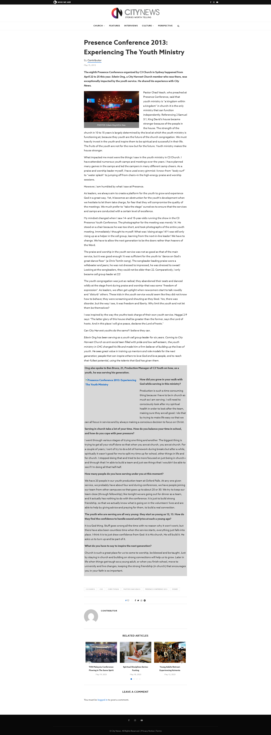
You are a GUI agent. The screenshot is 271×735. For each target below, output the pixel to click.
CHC (101, 589)
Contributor (94, 60)
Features (114, 25)
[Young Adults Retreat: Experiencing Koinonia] (170, 652)
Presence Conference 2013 (156, 589)
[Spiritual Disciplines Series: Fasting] (135, 652)
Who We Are (64, 2)
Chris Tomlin (113, 589)
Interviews (131, 25)
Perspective (165, 25)
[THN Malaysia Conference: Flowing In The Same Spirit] (101, 652)
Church (98, 25)
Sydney (175, 589)
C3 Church (90, 589)
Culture (147, 25)
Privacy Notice (147, 731)
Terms (159, 731)
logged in (103, 700)
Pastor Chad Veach (132, 589)
